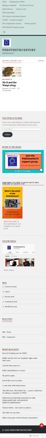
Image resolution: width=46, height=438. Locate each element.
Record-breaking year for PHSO (14, 353)
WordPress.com (11, 306)
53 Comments (10, 89)
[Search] (4, 32)
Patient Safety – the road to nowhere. (16, 408)
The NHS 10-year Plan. (11, 412)
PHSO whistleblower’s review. (13, 370)
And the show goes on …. (12, 365)
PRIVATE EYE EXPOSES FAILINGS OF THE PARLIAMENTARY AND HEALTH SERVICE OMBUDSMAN (18, 400)
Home (4, 2)
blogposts (7, 79)
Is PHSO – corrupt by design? (12, 20)
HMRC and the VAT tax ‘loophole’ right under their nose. (19, 359)
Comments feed (11, 301)
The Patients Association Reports (14, 16)
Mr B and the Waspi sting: (9, 84)
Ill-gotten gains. (8, 375)
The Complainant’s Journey (12, 24)
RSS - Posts (6, 332)
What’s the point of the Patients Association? (20, 418)
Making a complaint (9, 5)
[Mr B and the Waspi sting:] (12, 71)
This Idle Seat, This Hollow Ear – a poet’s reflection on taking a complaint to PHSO (22, 391)
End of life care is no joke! (12, 380)
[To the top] (41, 425)
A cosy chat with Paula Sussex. (14, 385)
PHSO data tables (8, 13)
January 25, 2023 (9, 88)
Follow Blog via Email (12, 118)
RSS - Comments (8, 337)
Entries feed (9, 296)
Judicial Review (7, 9)
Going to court (21, 9)
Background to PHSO (17, 2)
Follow (7, 134)
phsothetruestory (19, 50)
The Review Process (27, 5)
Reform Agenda (30, 24)
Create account (11, 286)
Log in (7, 291)
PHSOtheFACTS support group (13, 27)
